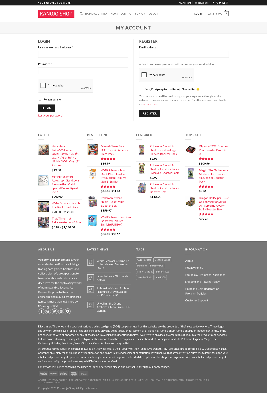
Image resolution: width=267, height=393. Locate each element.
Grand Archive (101, 343)
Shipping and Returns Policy (202, 281)
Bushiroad (67, 343)
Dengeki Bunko (162, 259)
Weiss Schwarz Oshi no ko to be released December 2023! (113, 264)
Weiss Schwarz (83, 343)
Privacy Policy (194, 267)
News (114, 13)
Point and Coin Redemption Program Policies (202, 291)
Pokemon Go (156, 265)
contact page (114, 357)
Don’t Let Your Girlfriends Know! (112, 277)
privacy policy (150, 104)
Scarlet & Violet (145, 271)
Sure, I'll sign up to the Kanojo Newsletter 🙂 (172, 89)
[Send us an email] (224, 3)
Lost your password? (51, 115)
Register (150, 113)
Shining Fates (162, 271)
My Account (185, 2)
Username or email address (55, 47)
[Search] (81, 13)
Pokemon (142, 265)
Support (141, 13)
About (153, 13)
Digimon (198, 339)
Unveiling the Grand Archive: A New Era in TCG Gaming (113, 307)
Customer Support (196, 300)
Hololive (55, 343)
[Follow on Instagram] (217, 3)
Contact (126, 13)
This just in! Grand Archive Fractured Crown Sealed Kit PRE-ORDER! (113, 291)
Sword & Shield (144, 277)
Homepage (92, 13)
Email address (148, 47)
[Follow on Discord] (227, 3)
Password (45, 64)
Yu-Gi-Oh (161, 277)
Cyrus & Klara (144, 259)
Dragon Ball (122, 343)
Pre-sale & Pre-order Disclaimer (205, 274)
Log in (47, 108)
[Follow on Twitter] (220, 3)
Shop (104, 13)
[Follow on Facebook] (213, 3)
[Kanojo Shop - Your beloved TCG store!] (56, 14)
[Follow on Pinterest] (68, 311)
